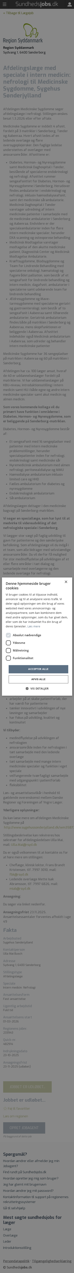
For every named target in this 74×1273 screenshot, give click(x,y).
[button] (37, 688)
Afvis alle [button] (38, 679)
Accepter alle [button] (38, 669)
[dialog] (37, 636)
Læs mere (33, 626)
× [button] (65, 582)
